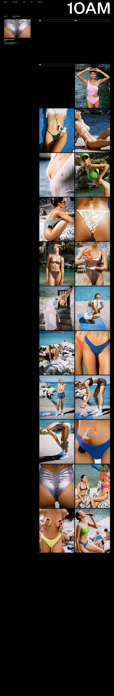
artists (5, 16)
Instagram (40, 2)
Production (15, 2)
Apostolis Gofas (10, 43)
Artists (5, 2)
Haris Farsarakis (13, 42)
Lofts (24, 2)
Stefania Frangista (9, 39)
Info (31, 2)
